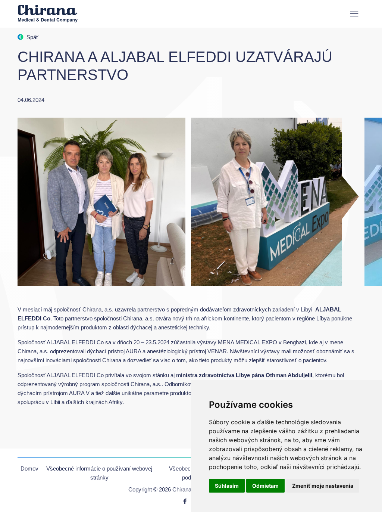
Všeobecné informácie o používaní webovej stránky (99, 473)
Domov (29, 468)
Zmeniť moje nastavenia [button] (322, 485)
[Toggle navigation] (354, 14)
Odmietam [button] (265, 485)
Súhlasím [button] (227, 485)
